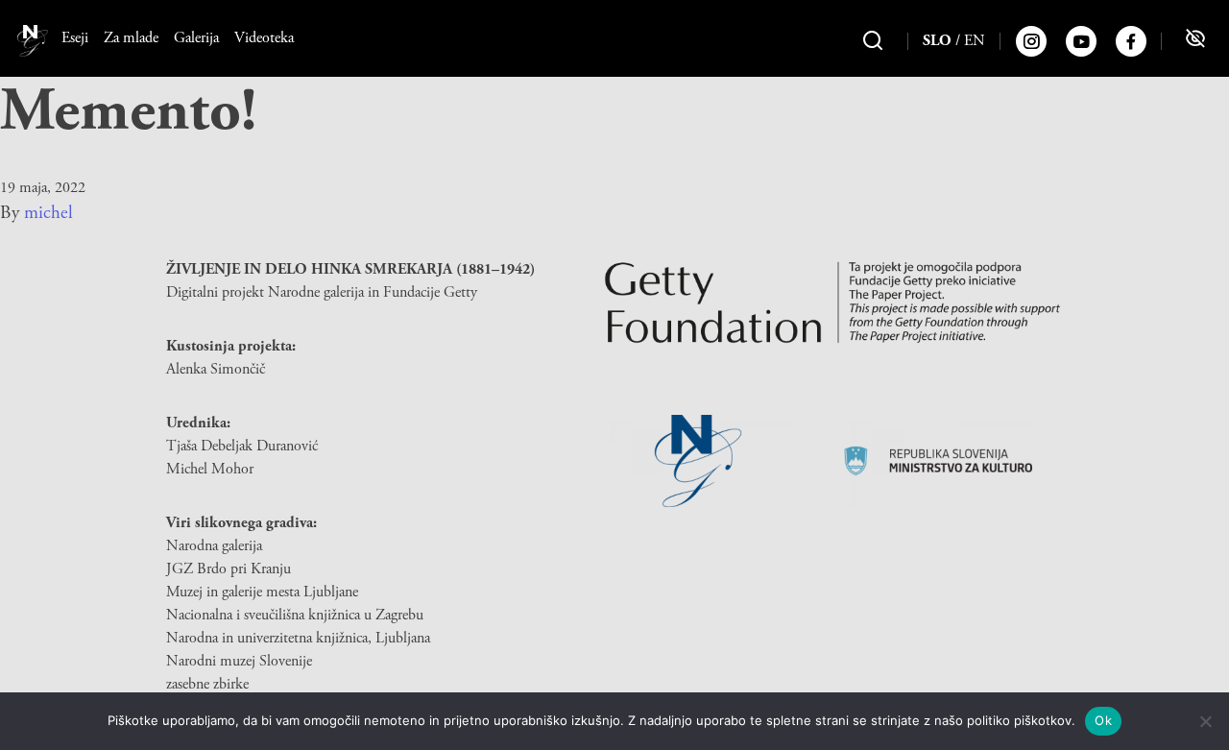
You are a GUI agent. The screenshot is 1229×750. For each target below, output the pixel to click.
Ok (1103, 720)
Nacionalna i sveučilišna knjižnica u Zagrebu (294, 615)
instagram (1031, 41)
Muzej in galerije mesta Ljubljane (262, 592)
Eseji (74, 38)
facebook (1131, 41)
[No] (1205, 721)
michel (48, 213)
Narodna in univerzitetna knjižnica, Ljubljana (298, 638)
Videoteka (264, 38)
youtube (1081, 41)
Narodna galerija (214, 546)
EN (974, 41)
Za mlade (131, 38)
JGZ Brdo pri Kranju (228, 569)
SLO (937, 41)
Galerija (196, 38)
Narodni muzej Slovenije (239, 661)
